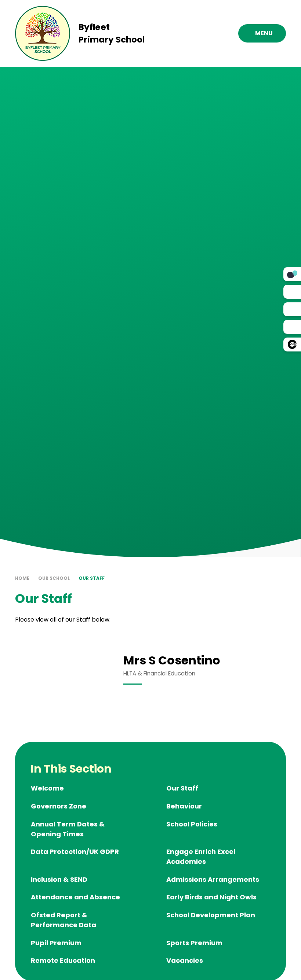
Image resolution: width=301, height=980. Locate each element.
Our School (54, 578)
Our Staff (92, 578)
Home (22, 578)
